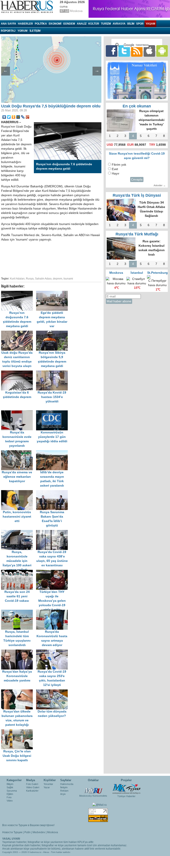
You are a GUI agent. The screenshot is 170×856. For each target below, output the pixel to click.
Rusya (30, 278)
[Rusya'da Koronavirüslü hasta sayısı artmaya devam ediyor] (53, 611)
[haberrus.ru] (27, 6)
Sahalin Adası (43, 278)
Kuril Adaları (17, 278)
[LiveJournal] (23, 117)
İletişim (64, 787)
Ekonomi (55, 23)
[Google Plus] (27, 117)
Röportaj (8, 30)
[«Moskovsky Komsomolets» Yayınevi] (93, 788)
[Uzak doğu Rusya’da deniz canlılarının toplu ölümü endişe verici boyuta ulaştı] (18, 332)
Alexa (46, 852)
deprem (57, 278)
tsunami (68, 278)
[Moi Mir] (18, 117)
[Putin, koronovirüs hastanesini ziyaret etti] (18, 492)
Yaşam (150, 23)
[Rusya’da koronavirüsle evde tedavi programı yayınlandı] (18, 412)
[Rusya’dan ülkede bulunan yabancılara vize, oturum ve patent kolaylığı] (18, 691)
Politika (41, 23)
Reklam (64, 790)
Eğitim (10, 794)
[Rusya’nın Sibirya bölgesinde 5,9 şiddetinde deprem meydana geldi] (53, 332)
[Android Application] (162, 50)
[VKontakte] (4, 117)
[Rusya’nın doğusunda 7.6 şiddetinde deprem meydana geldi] (18, 293)
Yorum (22, 30)
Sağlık (10, 787)
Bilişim (10, 784)
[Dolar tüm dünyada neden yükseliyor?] (53, 691)
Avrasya (119, 23)
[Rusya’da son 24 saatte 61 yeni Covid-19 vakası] (18, 572)
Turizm (106, 23)
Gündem (69, 23)
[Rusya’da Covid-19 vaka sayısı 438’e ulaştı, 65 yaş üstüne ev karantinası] (53, 532)
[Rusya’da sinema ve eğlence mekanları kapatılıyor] (18, 452)
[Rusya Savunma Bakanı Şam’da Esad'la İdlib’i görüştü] (53, 492)
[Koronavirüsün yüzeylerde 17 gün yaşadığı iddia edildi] (53, 412)
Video (10, 800)
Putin (27, 832)
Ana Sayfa (8, 23)
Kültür (93, 23)
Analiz (82, 23)
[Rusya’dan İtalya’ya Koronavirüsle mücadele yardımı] (18, 651)
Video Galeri (32, 787)
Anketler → (160, 185)
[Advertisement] (71, 258)
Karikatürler (32, 790)
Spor (140, 23)
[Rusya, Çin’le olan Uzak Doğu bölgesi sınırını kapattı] (18, 731)
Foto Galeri (32, 784)
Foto (9, 797)
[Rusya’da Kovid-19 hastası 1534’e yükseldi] (53, 372)
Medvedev (39, 832)
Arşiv (63, 794)
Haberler (25, 23)
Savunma (12, 790)
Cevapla (137, 179)
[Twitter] (9, 117)
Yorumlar (48, 784)
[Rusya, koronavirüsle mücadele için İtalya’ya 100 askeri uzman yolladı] (18, 532)
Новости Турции (12, 832)
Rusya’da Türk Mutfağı (137, 234)
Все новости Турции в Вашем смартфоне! (28, 825)
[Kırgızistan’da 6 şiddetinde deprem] (18, 372)
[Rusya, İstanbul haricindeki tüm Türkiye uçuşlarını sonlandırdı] (18, 611)
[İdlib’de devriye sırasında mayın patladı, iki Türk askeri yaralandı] (53, 452)
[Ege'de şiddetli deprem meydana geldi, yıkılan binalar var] (53, 293)
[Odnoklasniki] (13, 117)
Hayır (115, 173)
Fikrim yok (119, 164)
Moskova (52, 832)
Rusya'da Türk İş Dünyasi (137, 195)
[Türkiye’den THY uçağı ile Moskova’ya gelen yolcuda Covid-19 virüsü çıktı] (53, 572)
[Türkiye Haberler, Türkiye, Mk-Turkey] (126, 788)
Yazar (47, 787)
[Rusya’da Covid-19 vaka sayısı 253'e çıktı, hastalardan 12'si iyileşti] (53, 651)
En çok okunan (137, 106)
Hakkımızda (66, 784)
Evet (115, 169)
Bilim (130, 23)
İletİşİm (35, 30)
